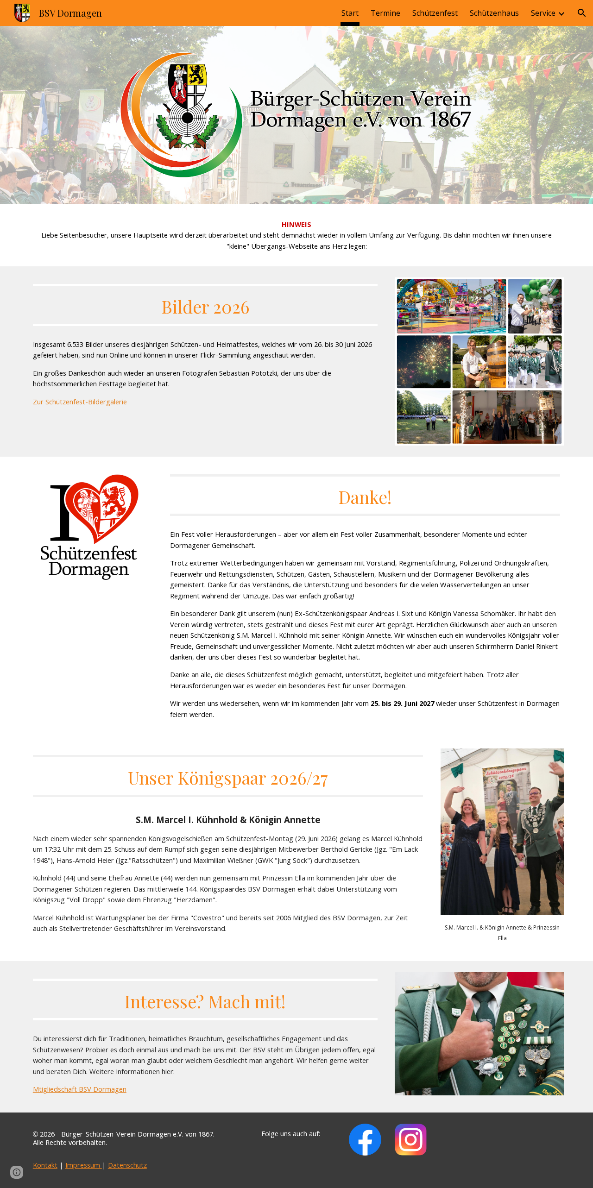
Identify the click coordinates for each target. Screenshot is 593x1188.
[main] (296, 235)
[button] (582, 13)
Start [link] (350, 13)
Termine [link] (385, 13)
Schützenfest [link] (435, 13)
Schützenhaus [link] (494, 13)
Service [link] (543, 13)
